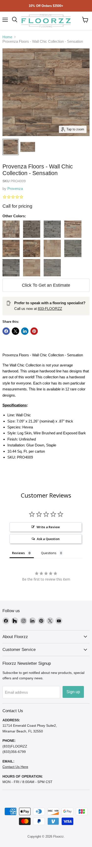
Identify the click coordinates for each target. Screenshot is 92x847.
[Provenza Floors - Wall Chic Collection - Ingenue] (72, 248)
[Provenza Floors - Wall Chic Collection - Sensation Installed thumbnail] (28, 147)
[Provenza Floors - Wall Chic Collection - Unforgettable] (52, 267)
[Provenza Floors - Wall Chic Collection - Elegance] (52, 229)
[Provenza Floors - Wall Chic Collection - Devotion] (31, 229)
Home (7, 37)
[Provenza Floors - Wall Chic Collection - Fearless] (11, 248)
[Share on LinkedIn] (24, 331)
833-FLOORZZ (50, 308)
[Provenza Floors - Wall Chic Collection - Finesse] (31, 248)
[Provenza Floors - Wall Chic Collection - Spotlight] (31, 267)
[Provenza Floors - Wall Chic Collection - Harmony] (52, 248)
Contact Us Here (15, 767)
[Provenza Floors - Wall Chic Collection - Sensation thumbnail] (10, 147)
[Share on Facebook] (6, 331)
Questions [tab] (48, 553)
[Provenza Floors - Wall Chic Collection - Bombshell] (11, 229)
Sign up (73, 692)
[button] (85, 19)
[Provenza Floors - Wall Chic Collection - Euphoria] (72, 229)
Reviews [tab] (18, 553)
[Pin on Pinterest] (34, 331)
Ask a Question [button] (48, 539)
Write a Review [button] (48, 527)
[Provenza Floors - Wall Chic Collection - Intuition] (11, 267)
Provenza (15, 188)
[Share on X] (15, 331)
